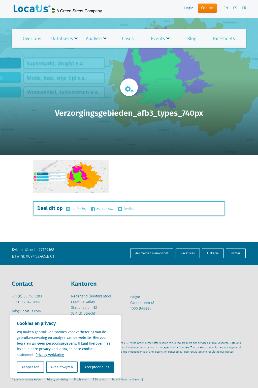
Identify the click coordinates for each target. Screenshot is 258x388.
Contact (207, 8)
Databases (62, 38)
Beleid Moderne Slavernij (127, 379)
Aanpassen (30, 367)
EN (225, 8)
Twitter (128, 209)
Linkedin (78, 209)
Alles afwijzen (62, 367)
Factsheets (224, 38)
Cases (128, 38)
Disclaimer (80, 379)
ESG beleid (99, 379)
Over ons (32, 38)
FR (244, 8)
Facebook (104, 209)
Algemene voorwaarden (26, 379)
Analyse (94, 38)
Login (189, 8)
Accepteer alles (96, 367)
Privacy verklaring (50, 354)
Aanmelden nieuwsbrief (151, 253)
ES (235, 8)
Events (158, 38)
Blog (191, 38)
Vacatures (188, 253)
